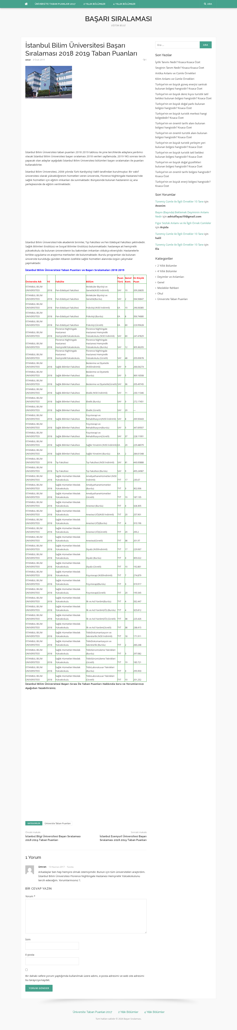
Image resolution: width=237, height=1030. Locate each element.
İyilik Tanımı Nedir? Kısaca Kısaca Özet (177, 62)
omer (28, 59)
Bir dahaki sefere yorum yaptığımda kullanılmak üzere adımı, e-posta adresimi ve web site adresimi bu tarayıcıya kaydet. (84, 978)
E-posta (29, 954)
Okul (160, 293)
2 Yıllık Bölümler (94, 4)
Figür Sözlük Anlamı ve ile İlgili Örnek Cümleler (183, 223)
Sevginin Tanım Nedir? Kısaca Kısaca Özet (179, 67)
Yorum (30, 896)
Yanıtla (70, 866)
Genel (160, 282)
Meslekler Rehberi (168, 288)
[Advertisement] (86, 126)
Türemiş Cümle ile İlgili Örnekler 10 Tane (179, 201)
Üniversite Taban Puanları (58, 823)
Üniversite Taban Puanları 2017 (55, 4)
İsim (28, 939)
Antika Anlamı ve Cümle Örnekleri (175, 73)
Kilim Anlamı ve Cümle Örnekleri (174, 78)
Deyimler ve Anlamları (170, 276)
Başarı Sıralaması (118, 19)
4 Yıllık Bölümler (124, 4)
